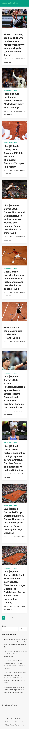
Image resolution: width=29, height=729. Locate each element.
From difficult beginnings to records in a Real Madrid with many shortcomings (14, 100)
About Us (10, 719)
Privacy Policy (9, 725)
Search (4, 626)
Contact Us (18, 719)
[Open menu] (25, 3)
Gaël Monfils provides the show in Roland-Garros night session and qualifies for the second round (15, 689)
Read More (8, 62)
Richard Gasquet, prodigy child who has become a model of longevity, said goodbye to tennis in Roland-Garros (14, 44)
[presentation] (14, 18)
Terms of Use (19, 725)
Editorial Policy (19, 722)
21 (19, 618)
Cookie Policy (9, 722)
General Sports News (10, 31)
